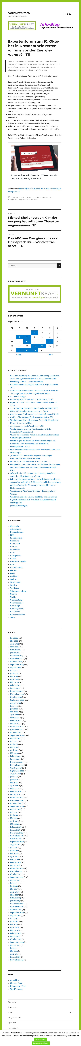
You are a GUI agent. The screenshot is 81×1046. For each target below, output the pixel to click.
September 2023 (17, 664)
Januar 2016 (15, 936)
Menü (68, 14)
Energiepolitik (16, 538)
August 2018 (15, 845)
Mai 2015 (14, 951)
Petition (13, 570)
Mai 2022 (14, 712)
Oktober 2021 (15, 732)
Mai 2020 (14, 783)
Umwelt (13, 594)
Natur (12, 564)
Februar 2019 (15, 827)
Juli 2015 (13, 948)
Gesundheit (15, 544)
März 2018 (14, 859)
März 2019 (14, 824)
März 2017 (14, 895)
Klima (12, 553)
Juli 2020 (14, 777)
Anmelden (14, 980)
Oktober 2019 (16, 803)
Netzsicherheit (16, 567)
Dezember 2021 (16, 726)
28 (27, 350)
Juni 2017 (14, 886)
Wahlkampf (15, 606)
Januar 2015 (15, 957)
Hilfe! (10, 1012)
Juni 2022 (14, 709)
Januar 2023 (15, 688)
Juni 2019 (14, 815)
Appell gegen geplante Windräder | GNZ (26, 426)
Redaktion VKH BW (17, 197)
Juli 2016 (13, 918)
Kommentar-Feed (18, 986)
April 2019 (14, 821)
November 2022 (17, 694)
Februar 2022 (15, 721)
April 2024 (14, 644)
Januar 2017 (15, 901)
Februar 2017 (15, 898)
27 (19, 350)
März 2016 (14, 930)
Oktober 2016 (16, 910)
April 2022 (14, 715)
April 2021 (14, 750)
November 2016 (16, 907)
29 (35, 350)
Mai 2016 (14, 924)
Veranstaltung (46, 197)
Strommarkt (15, 582)
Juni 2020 (14, 780)
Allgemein (14, 526)
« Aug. (18, 355)
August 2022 (15, 703)
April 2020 (14, 786)
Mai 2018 (14, 853)
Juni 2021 (14, 744)
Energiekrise (12, 199)
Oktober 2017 (15, 874)
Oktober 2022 (16, 697)
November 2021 (16, 729)
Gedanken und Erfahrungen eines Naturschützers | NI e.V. (34, 414)
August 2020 (15, 774)
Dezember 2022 (16, 691)
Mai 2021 (14, 747)
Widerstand (15, 612)
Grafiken (14, 547)
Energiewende (23, 199)
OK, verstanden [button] (41, 1039)
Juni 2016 (14, 921)
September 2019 (17, 806)
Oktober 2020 (16, 768)
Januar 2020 (15, 794)
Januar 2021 (15, 759)
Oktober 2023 (16, 662)
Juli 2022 (14, 706)
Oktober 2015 (15, 939)
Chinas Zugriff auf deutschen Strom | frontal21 (29, 461)
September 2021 (17, 735)
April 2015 (14, 954)
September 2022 (17, 700)
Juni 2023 (14, 673)
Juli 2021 (13, 741)
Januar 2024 (15, 653)
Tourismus (14, 588)
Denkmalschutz (16, 532)
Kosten (13, 558)
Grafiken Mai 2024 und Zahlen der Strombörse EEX (31, 417)
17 (50, 341)
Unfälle (13, 597)
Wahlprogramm (17, 609)
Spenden (12, 1023)
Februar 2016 (15, 933)
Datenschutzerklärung (40, 1043)
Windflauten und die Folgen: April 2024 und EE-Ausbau (33, 497)
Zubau (12, 618)
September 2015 (17, 942)
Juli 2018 (13, 848)
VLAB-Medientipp (18, 396)
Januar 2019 (15, 830)
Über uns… (12, 1007)
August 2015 (15, 945)
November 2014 (16, 960)
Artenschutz (15, 529)
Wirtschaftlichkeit (17, 615)
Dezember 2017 (16, 868)
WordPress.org (16, 989)
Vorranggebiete (16, 603)
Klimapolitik (15, 556)
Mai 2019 (14, 818)
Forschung (14, 541)
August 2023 (15, 667)
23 (42, 346)
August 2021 (15, 738)
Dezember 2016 (16, 904)
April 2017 (14, 892)
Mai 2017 (14, 889)
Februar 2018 (15, 862)
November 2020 (17, 765)
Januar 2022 (15, 724)
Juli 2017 (13, 883)
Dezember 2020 (16, 762)
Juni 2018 (14, 851)
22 (35, 346)
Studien (13, 585)
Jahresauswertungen (19, 506)
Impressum (13, 1028)
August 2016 (15, 915)
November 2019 (16, 800)
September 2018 (17, 842)
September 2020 (17, 771)
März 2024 (14, 647)
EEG (12, 535)
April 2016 (14, 927)
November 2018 (16, 836)
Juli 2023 (14, 670)
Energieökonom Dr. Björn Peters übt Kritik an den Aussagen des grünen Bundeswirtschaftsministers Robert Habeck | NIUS (35, 467)
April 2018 (14, 856)
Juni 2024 (14, 638)
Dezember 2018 (16, 833)
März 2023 (14, 682)
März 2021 (14, 753)
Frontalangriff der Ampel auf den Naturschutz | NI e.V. (33, 441)
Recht (12, 573)
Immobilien (15, 550)
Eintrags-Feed (16, 983)
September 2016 (17, 913)
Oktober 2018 (15, 839)
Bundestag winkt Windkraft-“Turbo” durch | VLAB (31, 399)
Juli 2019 (13, 812)
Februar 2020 (15, 791)
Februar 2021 (15, 756)
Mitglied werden (15, 1018)
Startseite (12, 1002)
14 (27, 341)
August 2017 (15, 880)
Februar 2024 (15, 650)
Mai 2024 (14, 641)
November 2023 (17, 659)
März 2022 (14, 718)
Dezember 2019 (16, 797)
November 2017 (16, 871)
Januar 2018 (15, 865)
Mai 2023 (14, 676)
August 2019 (15, 809)
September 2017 (17, 877)
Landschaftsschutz (18, 561)
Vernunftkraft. (19, 13)
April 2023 (14, 679)
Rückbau (13, 576)
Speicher (14, 579)
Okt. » (50, 355)
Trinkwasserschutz (18, 591)
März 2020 (14, 789)
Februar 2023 (15, 685)
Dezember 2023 (16, 656)
